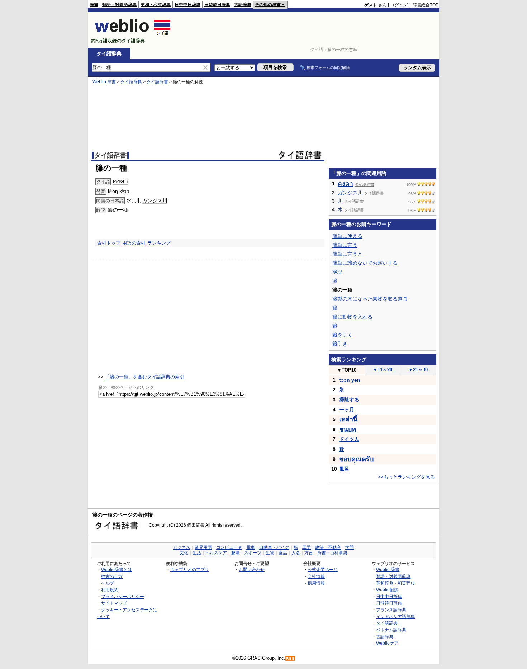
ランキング (159, 243)
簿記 (337, 272)
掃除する (349, 399)
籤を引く (342, 335)
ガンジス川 (154, 200)
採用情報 (316, 583)
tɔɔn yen (349, 380)
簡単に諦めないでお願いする (365, 263)
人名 (295, 553)
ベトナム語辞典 (391, 629)
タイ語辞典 (109, 53)
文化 (184, 553)
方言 (308, 553)
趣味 (235, 553)
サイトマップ (114, 602)
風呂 (344, 469)
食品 (283, 553)
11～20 (382, 369)
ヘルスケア (216, 553)
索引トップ (108, 243)
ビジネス (181, 547)
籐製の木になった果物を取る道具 (370, 299)
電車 (250, 547)
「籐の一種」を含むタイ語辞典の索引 (144, 377)
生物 (270, 553)
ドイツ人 (349, 439)
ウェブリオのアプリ (189, 569)
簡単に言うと (347, 254)
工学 (306, 547)
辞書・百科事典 (332, 553)
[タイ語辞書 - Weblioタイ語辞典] (133, 34)
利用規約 (109, 589)
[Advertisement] (307, 30)
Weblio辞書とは (116, 569)
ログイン (398, 5)
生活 (197, 553)
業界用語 (203, 547)
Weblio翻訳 (387, 589)
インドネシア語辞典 (395, 616)
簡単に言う (344, 245)
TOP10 (346, 370)
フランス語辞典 (391, 609)
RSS (290, 658)
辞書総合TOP (425, 5)
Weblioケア (387, 643)
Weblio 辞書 (104, 82)
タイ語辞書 (157, 82)
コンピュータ (229, 547)
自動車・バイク (274, 547)
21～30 (418, 369)
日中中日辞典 (187, 5)
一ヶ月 (346, 410)
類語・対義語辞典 (119, 5)
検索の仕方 (112, 576)
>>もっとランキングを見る (406, 477)
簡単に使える (347, 236)
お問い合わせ (252, 569)
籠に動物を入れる (352, 317)
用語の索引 (134, 243)
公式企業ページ (323, 569)
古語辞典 (242, 5)
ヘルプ (107, 583)
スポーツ (252, 553)
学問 (349, 547)
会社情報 (316, 576)
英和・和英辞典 (156, 5)
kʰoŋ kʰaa (118, 191)
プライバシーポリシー (122, 596)
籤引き (339, 344)
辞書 (94, 5)
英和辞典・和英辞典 (395, 583)
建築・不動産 (328, 547)
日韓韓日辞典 (217, 5)
